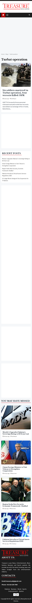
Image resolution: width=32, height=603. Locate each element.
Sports (24, 589)
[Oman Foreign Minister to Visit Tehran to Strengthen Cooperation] (16, 452)
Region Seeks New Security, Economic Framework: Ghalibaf (12, 170)
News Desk (14, 473)
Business (13, 589)
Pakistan (7, 589)
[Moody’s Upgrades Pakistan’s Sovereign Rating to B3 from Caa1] (16, 417)
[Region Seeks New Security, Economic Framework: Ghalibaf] (16, 490)
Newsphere (24, 599)
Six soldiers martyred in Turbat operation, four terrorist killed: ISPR (15, 93)
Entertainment (13, 591)
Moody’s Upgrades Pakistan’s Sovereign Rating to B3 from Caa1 (16, 433)
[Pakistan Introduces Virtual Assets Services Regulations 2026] (16, 525)
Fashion (21, 591)
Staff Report (13, 99)
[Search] (29, 15)
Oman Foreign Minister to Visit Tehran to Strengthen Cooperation (13, 165)
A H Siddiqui (13, 544)
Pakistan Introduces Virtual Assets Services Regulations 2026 (16, 540)
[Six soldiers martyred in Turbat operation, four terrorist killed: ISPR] (16, 75)
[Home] (3, 15)
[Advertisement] (16, 34)
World (19, 589)
